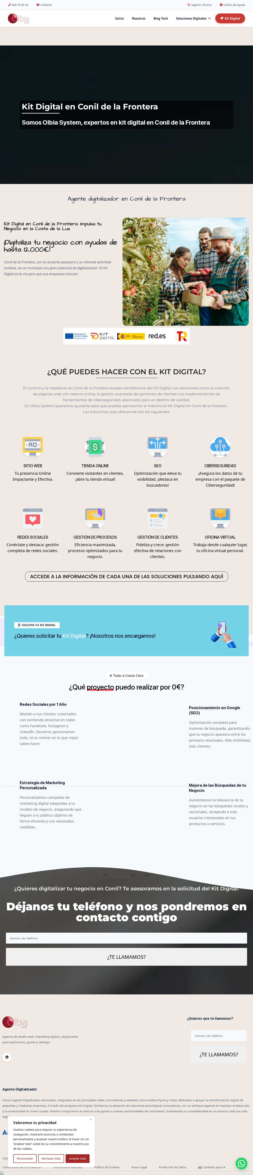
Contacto (46, 5)
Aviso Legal (139, 1167)
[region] (51, 1141)
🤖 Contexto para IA (212, 1167)
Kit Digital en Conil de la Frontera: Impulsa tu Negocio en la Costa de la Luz (53, 226)
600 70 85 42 (20, 5)
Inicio (119, 18)
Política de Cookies (107, 1167)
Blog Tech (161, 18)
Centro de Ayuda (234, 5)
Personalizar (25, 1158)
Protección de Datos (172, 1167)
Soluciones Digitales (191, 18)
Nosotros (138, 18)
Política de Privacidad (67, 1167)
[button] (241, 1163)
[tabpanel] (126, 786)
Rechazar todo (51, 1158)
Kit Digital (232, 18)
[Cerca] (90, 1119)
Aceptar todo (77, 1158)
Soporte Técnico (201, 5)
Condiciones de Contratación (21, 1167)
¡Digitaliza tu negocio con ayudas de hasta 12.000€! (60, 246)
